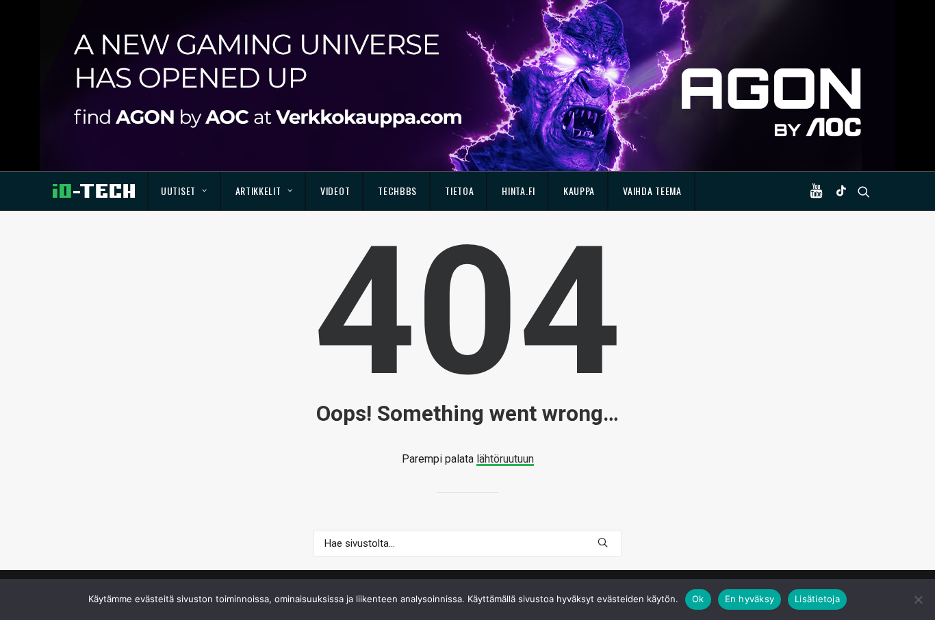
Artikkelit (258, 190)
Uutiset (178, 190)
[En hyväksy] (918, 599)
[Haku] (467, 543)
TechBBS (397, 190)
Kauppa (579, 190)
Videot (335, 190)
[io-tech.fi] (94, 191)
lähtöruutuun (505, 458)
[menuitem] (184, 191)
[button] (819, 191)
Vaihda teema (652, 190)
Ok (698, 598)
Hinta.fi (518, 190)
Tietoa (459, 190)
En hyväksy (750, 598)
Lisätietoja (817, 598)
